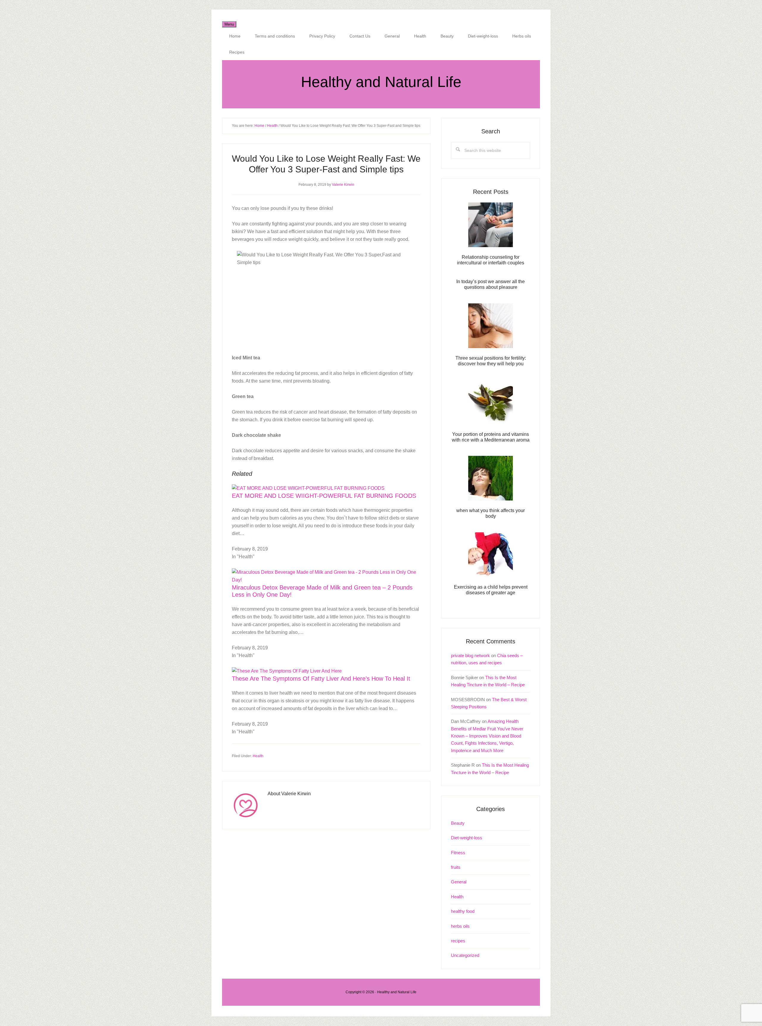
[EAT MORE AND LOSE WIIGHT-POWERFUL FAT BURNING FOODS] (308, 488)
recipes (458, 940)
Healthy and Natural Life (381, 82)
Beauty (458, 823)
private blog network (470, 655)
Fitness (458, 852)
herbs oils (460, 926)
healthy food (462, 911)
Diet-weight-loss (466, 837)
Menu (229, 24)
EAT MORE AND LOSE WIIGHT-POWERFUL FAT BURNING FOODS (324, 495)
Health (258, 756)
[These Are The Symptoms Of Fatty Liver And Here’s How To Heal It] (287, 670)
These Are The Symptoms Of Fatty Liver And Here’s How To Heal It (321, 678)
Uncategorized (465, 955)
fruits (455, 867)
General (458, 881)
